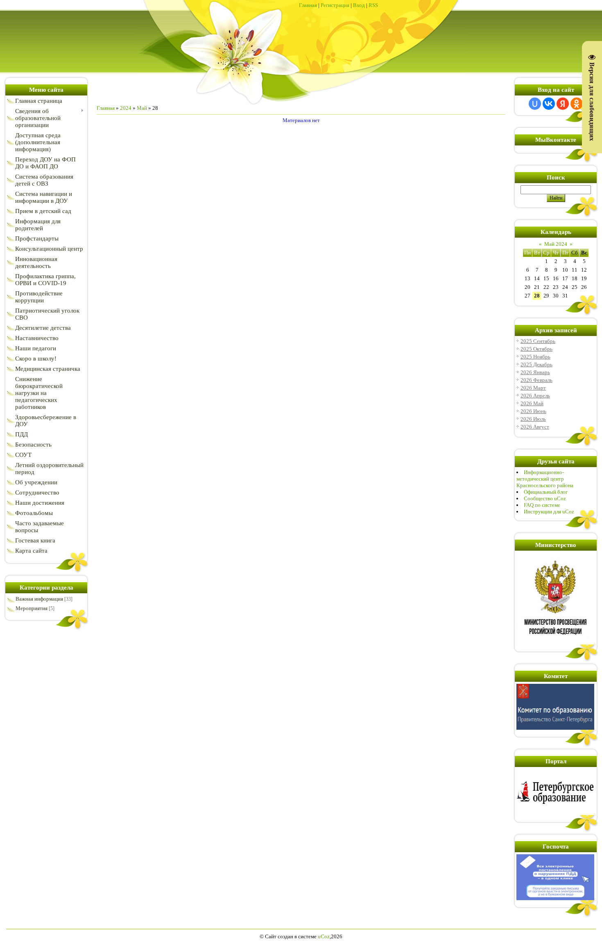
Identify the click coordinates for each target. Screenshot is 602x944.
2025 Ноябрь (535, 357)
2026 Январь (535, 372)
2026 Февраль (536, 380)
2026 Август (535, 427)
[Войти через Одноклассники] (576, 104)
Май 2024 (555, 244)
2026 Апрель (535, 396)
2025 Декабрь (536, 364)
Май (142, 108)
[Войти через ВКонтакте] (549, 104)
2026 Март (533, 388)
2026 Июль (533, 419)
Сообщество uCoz (545, 498)
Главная (308, 5)
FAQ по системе (542, 505)
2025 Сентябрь (538, 341)
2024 (125, 108)
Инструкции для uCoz (549, 511)
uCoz (324, 936)
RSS (373, 5)
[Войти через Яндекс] (563, 104)
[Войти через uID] (535, 104)
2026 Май (532, 403)
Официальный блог (546, 492)
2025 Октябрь (536, 349)
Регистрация (335, 5)
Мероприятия (32, 608)
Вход (359, 5)
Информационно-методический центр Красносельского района (544, 478)
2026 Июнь (533, 411)
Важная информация (39, 599)
